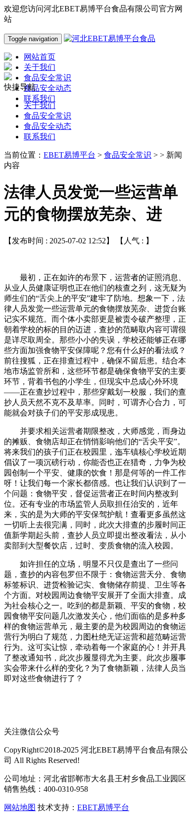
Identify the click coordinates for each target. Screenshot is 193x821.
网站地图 (20, 807)
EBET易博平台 (70, 155)
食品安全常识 (47, 116)
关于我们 (39, 105)
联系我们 (39, 136)
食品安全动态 (47, 126)
